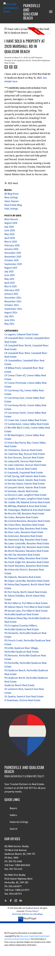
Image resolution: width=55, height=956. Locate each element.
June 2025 (9, 275)
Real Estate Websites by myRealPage (27, 914)
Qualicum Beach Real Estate (19, 685)
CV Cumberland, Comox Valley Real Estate (26, 424)
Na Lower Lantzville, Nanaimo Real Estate (26, 543)
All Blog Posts (11, 193)
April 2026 (9, 238)
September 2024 (13, 309)
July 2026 (9, 226)
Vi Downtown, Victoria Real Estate (22, 700)
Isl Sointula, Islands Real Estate (21, 491)
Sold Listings (11, 208)
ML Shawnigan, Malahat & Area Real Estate (27, 510)
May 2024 (9, 323)
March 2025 (10, 286)
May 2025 (9, 279)
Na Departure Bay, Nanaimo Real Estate (26, 528)
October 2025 (11, 260)
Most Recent (11, 219)
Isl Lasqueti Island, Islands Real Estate (25, 487)
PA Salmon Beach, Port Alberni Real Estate (27, 607)
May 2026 (9, 234)
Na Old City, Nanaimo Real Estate (22, 554)
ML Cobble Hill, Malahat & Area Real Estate (27, 502)
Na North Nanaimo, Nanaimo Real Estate (26, 551)
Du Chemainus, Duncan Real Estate (23, 450)
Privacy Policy (31, 911)
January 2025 (11, 294)
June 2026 (9, 230)
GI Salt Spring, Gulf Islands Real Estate (25, 476)
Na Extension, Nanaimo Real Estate (23, 536)
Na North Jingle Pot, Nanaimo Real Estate (26, 547)
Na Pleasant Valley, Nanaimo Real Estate (26, 558)
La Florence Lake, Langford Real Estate (25, 495)
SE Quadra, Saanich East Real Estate (23, 696)
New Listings (11, 197)
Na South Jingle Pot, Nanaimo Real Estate (26, 562)
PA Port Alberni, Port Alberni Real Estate (26, 603)
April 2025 (9, 282)
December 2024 (12, 297)
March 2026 (10, 241)
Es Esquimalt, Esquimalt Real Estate (23, 472)
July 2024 (9, 316)
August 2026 (10, 223)
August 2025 (10, 267)
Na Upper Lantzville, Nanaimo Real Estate (26, 580)
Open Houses (11, 201)
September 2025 (13, 264)
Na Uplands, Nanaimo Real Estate (22, 577)
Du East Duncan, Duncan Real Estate (24, 457)
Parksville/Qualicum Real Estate (21, 614)
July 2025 (9, 271)
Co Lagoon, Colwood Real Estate (21, 334)
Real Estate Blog (13, 205)
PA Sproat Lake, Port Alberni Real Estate (26, 610)
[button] (5, 900)
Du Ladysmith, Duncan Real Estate (23, 461)
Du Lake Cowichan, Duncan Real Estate (25, 465)
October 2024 (11, 305)
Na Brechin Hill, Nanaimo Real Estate (24, 513)
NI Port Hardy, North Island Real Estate (25, 592)
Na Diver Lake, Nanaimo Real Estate (23, 532)
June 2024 (9, 320)
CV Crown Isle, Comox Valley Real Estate (25, 420)
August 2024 (10, 312)
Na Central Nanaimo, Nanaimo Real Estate (27, 521)
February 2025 (12, 290)
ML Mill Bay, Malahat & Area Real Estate (25, 506)
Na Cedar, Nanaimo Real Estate (21, 517)
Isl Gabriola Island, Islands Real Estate (25, 480)
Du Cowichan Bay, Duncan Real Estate (24, 454)
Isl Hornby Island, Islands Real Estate (24, 483)
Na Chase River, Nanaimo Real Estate (24, 524)
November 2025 (12, 256)
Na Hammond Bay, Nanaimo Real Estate (26, 539)
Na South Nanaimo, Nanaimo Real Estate (26, 565)
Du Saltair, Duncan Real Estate (20, 468)
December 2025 (12, 253)
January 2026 (11, 249)
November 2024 (12, 301)
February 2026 (12, 245)
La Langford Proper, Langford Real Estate (26, 498)
